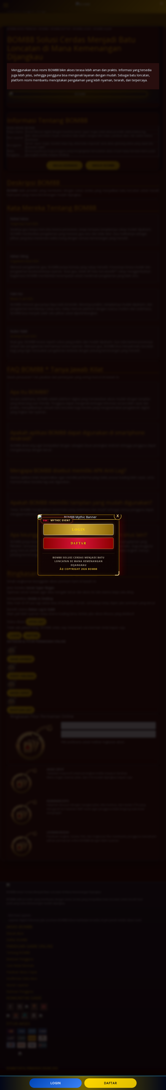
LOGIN (55, 1083)
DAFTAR (110, 1083)
